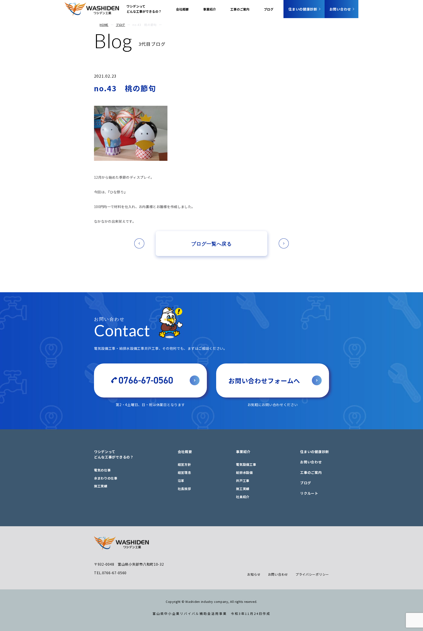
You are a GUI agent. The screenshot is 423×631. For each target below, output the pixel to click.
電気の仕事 (102, 470)
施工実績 (100, 486)
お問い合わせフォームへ (264, 380)
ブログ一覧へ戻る (211, 243)
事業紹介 (209, 9)
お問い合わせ (340, 9)
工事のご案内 (239, 9)
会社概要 (182, 9)
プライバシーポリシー (312, 574)
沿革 (181, 480)
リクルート (309, 493)
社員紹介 (242, 496)
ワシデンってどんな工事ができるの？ (144, 9)
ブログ (268, 9)
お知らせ (254, 574)
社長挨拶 (184, 488)
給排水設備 (244, 472)
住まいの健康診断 (302, 9)
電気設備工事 (246, 464)
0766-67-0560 (145, 380)
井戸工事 (242, 480)
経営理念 (184, 472)
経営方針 (184, 464)
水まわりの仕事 (106, 478)
